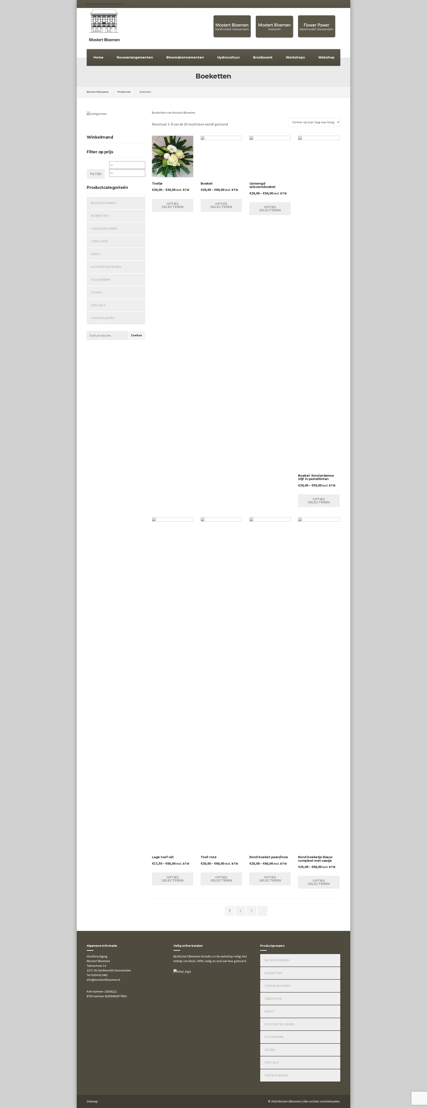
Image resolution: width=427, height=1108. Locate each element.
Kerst (96, 254)
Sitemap (92, 1101)
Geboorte (99, 241)
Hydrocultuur (228, 57)
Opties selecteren (172, 205)
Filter (95, 174)
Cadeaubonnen (104, 228)
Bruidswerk (262, 57)
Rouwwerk (100, 279)
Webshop (326, 57)
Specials (98, 305)
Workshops (295, 57)
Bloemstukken (103, 203)
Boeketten (100, 215)
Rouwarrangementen (135, 57)
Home (98, 57)
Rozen (96, 292)
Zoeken (136, 335)
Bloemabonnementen (185, 57)
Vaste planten (103, 318)
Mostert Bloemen (106, 266)
